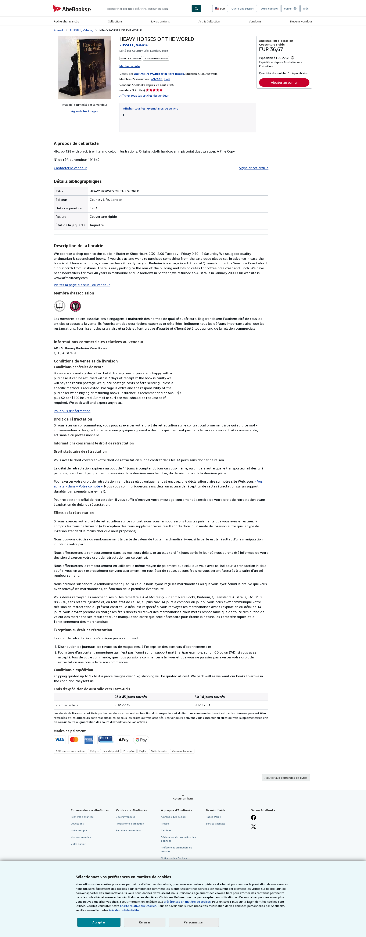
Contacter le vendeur (70, 168)
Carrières (166, 830)
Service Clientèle (215, 823)
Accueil (58, 30)
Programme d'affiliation (130, 823)
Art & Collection (209, 21)
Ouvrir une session (243, 8)
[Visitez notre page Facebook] (253, 818)
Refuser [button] (144, 922)
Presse (165, 823)
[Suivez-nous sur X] (253, 827)
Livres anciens (160, 21)
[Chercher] (196, 8)
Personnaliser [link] (194, 922)
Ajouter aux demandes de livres (286, 777)
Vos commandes (81, 837)
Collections (115, 21)
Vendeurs (255, 21)
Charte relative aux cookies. (139, 906)
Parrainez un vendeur (128, 830)
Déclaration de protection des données (178, 839)
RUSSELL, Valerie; (81, 30)
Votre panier (78, 843)
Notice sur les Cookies (174, 858)
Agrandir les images (84, 111)
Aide (306, 8)
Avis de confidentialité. (124, 910)
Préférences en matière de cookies (176, 849)
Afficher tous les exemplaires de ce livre (150, 108)
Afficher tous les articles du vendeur (144, 95)
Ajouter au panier (284, 82)
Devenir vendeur (301, 21)
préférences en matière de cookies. (187, 901)
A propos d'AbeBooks (174, 816)
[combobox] (148, 8)
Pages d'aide (213, 816)
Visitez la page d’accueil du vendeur (82, 285)
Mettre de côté (129, 66)
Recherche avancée (66, 21)
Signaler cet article (253, 168)
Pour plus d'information (72, 411)
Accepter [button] (98, 922)
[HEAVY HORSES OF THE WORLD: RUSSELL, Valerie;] (84, 67)
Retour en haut (183, 798)
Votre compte (269, 8)
